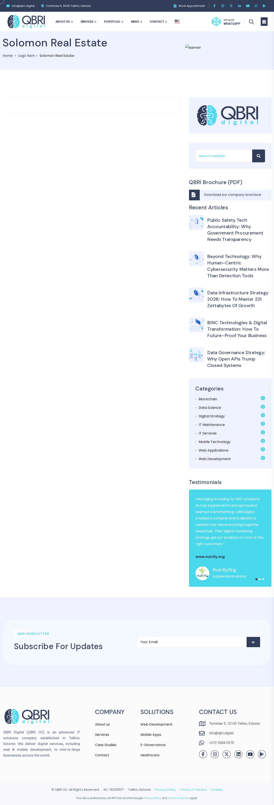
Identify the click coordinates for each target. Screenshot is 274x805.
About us (102, 724)
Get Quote (229, 20)
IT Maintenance (212, 424)
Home (8, 55)
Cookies (216, 789)
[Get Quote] (216, 21)
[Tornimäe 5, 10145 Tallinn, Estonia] (42, 5)
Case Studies (105, 744)
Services (102, 734)
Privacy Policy (165, 789)
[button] (256, 579)
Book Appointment (192, 6)
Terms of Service (193, 789)
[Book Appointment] (175, 5)
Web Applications (213, 450)
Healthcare (149, 755)
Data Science (210, 407)
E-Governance (152, 744)
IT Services (208, 433)
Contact (102, 755)
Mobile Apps (150, 734)
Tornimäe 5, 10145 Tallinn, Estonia (68, 6)
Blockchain (208, 399)
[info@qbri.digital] (8, 5)
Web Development (215, 458)
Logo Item (26, 55)
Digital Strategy (212, 416)
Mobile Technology (215, 441)
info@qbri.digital (23, 6)
